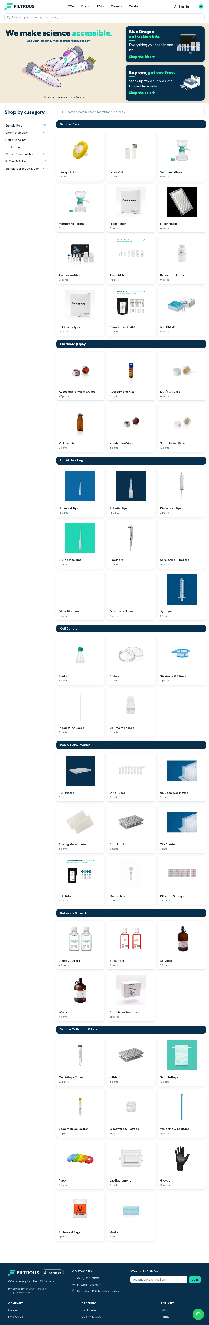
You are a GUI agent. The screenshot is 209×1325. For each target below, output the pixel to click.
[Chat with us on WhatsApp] (198, 1314)
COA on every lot (19, 1281)
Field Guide (15, 1316)
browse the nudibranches (64, 97)
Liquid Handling (71, 460)
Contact (135, 6)
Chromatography (73, 344)
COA (71, 6)
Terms (165, 1316)
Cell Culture (68, 629)
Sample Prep (69, 124)
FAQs (100, 6)
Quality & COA (91, 1316)
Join (195, 1279)
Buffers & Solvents (74, 913)
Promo (85, 6)
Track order (89, 1310)
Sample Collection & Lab (78, 1029)
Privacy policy (16, 1289)
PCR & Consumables (75, 745)
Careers (116, 6)
